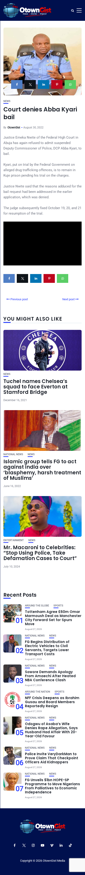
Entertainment (13, 540)
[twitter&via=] (30, 84)
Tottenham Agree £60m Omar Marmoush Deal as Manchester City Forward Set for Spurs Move (53, 617)
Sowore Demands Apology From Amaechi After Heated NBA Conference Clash (50, 675)
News (6, 101)
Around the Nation (37, 692)
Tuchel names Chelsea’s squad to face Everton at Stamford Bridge (35, 387)
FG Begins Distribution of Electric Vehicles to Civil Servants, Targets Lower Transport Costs (47, 647)
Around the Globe (37, 605)
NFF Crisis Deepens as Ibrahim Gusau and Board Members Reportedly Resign (52, 701)
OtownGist (13, 127)
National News (13, 454)
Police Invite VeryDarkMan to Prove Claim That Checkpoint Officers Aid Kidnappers (51, 758)
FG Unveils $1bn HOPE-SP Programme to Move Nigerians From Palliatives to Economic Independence (52, 786)
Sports (58, 605)
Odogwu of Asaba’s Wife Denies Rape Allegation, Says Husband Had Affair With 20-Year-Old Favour (51, 729)
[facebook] (16, 84)
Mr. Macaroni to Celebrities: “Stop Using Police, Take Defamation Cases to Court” (40, 553)
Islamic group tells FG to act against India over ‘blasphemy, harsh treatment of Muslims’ (42, 470)
